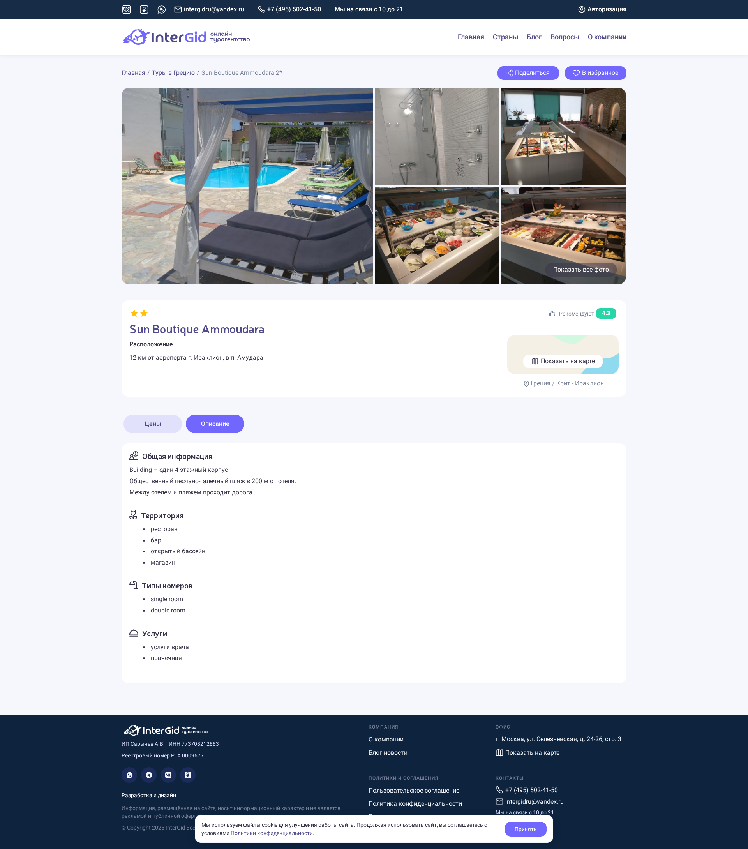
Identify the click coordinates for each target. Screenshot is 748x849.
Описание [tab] (215, 423)
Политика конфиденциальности (415, 803)
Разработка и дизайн (149, 795)
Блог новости (388, 752)
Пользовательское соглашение (414, 790)
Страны (505, 37)
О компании (607, 37)
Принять (526, 829)
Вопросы (564, 37)
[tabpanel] (374, 563)
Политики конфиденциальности (272, 833)
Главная (471, 37)
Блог (534, 37)
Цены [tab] (153, 423)
